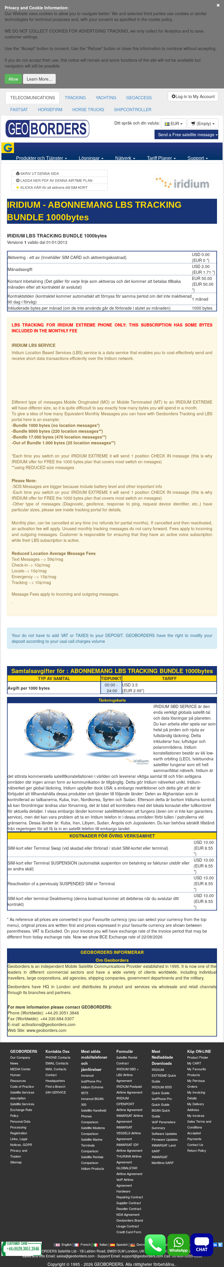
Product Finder (197, 1057)
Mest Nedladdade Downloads (162, 1057)
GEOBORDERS (23, 1051)
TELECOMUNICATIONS (32, 97)
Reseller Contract (128, 1208)
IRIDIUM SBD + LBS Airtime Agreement (127, 1075)
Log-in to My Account (195, 96)
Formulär (124, 1051)
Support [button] (196, 158)
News (14, 1063)
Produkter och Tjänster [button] (40, 158)
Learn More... (39, 79)
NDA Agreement (127, 1214)
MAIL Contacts (56, 1069)
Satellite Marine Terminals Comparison (91, 1145)
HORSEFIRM (50, 109)
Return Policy (196, 1150)
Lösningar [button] (90, 158)
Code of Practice (22, 1086)
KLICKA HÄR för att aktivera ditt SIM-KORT (54, 187)
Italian (103, 1244)
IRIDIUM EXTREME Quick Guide (164, 1075)
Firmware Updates (165, 1139)
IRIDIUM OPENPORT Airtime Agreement (129, 1104)
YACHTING (106, 97)
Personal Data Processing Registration (20, 1127)
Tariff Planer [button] (160, 158)
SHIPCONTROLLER (132, 109)
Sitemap (16, 1162)
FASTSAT (19, 109)
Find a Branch (55, 1086)
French (85, 1244)
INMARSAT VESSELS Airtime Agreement (128, 1133)
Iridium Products (92, 1168)
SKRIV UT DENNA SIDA (39, 173)
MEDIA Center (20, 1069)
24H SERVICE (56, 1092)
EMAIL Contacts (57, 1063)
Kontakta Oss (57, 1051)
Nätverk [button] (123, 158)
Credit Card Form (128, 1231)
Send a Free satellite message (187, 134)
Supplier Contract (128, 1202)
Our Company (20, 1057)
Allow (13, 79)
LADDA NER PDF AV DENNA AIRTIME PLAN (56, 180)
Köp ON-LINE (199, 1051)
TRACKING (75, 97)
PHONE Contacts (58, 1057)
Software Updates (164, 1133)
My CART (194, 1063)
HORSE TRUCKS (88, 109)
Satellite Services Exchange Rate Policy (22, 1109)
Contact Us (195, 1144)
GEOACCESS (139, 97)
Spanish (122, 1244)
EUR (174, 123)
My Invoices (195, 1115)
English (67, 1244)
